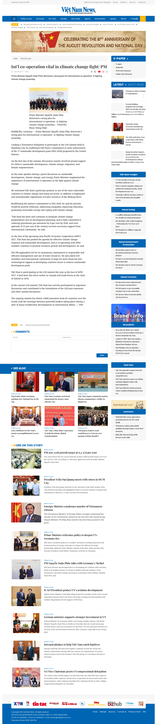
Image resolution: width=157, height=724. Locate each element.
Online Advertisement (124, 74)
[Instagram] (103, 72)
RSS (144, 712)
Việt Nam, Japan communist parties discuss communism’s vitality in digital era (93, 399)
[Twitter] (95, 72)
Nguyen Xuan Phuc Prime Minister (37, 325)
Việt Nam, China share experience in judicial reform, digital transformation (59, 433)
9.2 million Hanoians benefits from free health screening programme (128, 216)
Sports (87, 19)
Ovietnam (123, 2)
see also (19, 368)
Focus (14, 24)
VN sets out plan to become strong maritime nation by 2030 (128, 181)
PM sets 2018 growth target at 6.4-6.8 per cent (70, 452)
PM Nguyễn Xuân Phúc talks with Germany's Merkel (74, 563)
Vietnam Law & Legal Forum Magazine (97, 2)
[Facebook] (91, 72)
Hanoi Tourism (108, 24)
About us (111, 712)
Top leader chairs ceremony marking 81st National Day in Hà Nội (25, 399)
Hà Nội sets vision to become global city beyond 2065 (128, 295)
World (123, 19)
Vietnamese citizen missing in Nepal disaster (136, 92)
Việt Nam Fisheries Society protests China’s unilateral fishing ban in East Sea (129, 391)
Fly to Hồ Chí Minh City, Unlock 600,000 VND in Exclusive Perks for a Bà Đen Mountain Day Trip (129, 333)
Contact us (122, 712)
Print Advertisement (123, 71)
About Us (132, 2)
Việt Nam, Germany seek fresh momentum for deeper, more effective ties (57, 399)
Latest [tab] (119, 84)
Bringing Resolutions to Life (33, 24)
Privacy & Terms (134, 712)
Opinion (113, 19)
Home (15, 59)
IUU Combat (31, 27)
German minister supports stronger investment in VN (75, 617)
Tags (14, 325)
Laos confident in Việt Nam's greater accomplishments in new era (25, 433)
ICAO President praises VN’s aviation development (73, 590)
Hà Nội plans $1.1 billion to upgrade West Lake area (128, 231)
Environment (100, 19)
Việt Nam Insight (17, 27)
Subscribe (119, 67)
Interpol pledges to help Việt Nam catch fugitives (72, 644)
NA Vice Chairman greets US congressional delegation (75, 671)
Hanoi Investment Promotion (72, 24)
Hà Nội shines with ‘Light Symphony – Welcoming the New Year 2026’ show (129, 224)
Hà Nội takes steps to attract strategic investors (129, 266)
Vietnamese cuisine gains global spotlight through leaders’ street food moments (129, 428)
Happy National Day (65, 27)
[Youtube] (99, 72)
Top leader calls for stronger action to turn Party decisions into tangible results (129, 197)
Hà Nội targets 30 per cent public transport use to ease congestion (128, 289)
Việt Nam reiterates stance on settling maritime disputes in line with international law (129, 382)
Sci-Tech (52, 19)
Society (64, 19)
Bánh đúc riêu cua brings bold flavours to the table (126, 436)
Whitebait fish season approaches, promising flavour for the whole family (128, 420)
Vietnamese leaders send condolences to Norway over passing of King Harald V (90, 433)
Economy (40, 19)
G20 (21, 325)
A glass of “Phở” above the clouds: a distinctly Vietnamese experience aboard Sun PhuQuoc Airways (128, 341)
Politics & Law (26, 19)
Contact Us (142, 2)
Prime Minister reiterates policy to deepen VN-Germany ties (71, 536)
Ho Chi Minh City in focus (126, 24)
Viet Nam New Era (52, 24)
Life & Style (75, 19)
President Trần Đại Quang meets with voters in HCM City (74, 481)
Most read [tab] (136, 84)
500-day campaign (46, 27)
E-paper (119, 58)
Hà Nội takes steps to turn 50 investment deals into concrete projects (127, 253)
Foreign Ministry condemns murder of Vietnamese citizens (73, 508)
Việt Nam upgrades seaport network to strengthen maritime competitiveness (129, 373)
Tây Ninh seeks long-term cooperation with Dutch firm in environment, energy (135, 141)
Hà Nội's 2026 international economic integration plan (129, 260)
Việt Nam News (78, 10)
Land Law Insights (92, 24)
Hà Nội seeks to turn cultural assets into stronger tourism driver (128, 283)
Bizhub (115, 2)
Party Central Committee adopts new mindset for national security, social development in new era (129, 188)
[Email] (107, 71)
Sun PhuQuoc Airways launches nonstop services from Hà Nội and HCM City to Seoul (128, 350)
